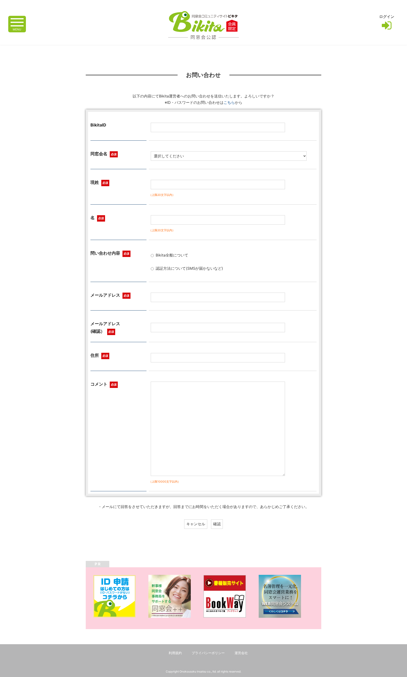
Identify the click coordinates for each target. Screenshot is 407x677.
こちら (229, 102)
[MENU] (17, 22)
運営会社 (241, 653)
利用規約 (175, 653)
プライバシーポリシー (208, 653)
